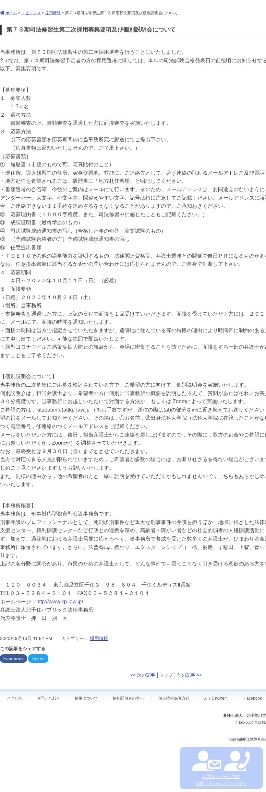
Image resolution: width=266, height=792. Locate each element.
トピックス (31, 13)
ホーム (11, 13)
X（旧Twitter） (217, 698)
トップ (166, 675)
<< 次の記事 (142, 675)
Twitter (38, 658)
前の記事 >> (189, 675)
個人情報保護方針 (173, 698)
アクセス (14, 698)
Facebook (13, 658)
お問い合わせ (48, 698)
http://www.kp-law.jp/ (59, 601)
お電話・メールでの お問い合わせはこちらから (221, 780)
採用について (86, 698)
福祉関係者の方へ (128, 698)
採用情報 (53, 13)
